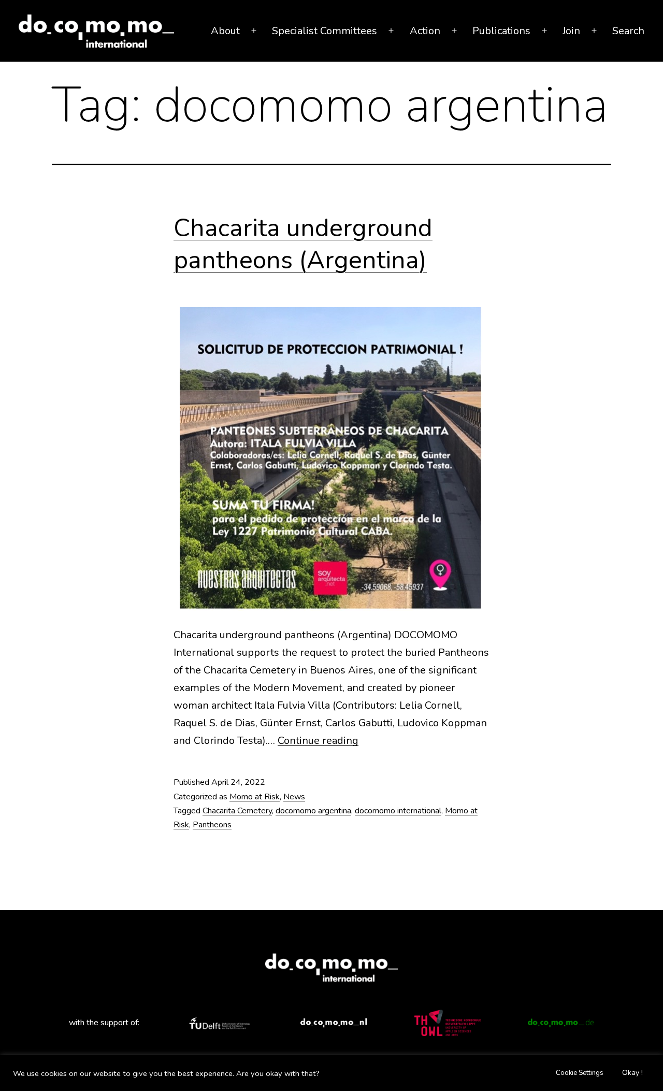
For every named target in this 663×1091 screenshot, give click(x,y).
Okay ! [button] (632, 1073)
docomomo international (398, 810)
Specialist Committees (324, 31)
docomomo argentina (313, 810)
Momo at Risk (254, 796)
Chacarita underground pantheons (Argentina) (303, 244)
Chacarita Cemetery (237, 810)
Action (425, 31)
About (225, 31)
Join (571, 31)
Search (628, 31)
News (294, 796)
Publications (501, 31)
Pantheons (212, 824)
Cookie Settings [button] (579, 1073)
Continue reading (318, 741)
